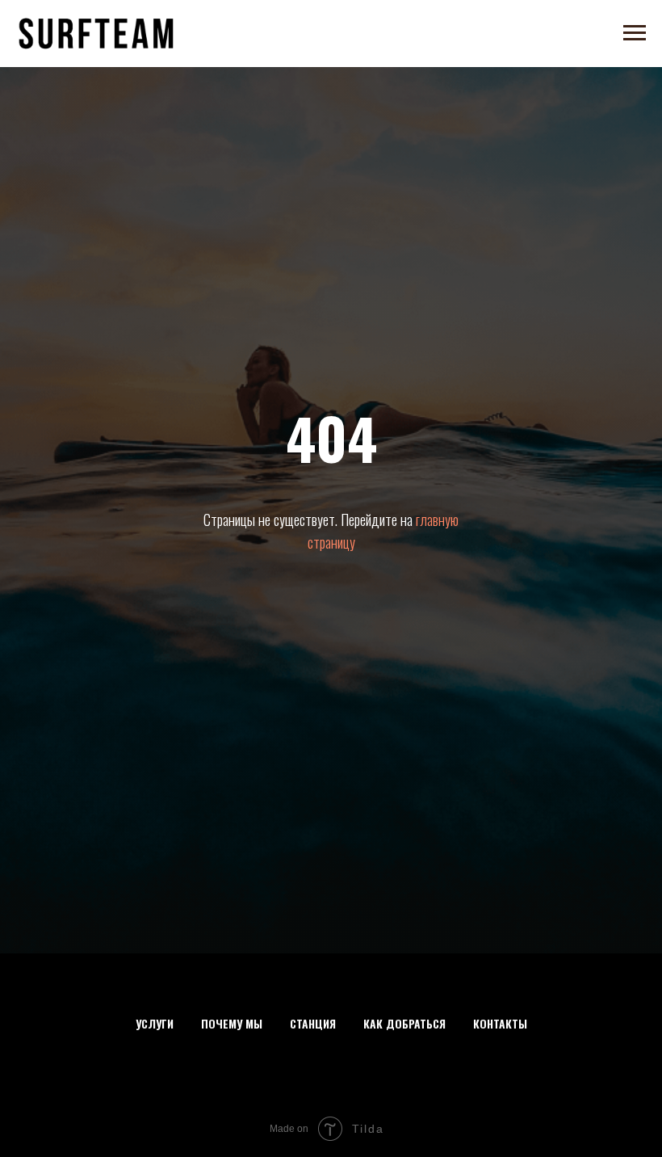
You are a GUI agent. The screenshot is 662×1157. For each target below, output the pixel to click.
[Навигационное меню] (634, 33)
